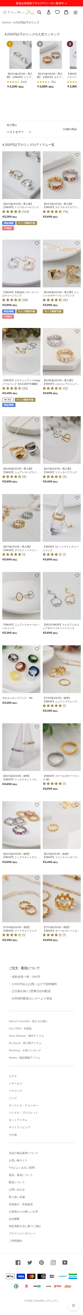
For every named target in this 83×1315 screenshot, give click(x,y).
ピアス (13, 1076)
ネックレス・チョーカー (23, 1105)
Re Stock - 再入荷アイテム (25, 1043)
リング (13, 1098)
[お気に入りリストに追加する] (37, 154)
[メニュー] (75, 11)
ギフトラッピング (19, 1127)
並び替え (12, 125)
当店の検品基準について (23, 1153)
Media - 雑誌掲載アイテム (25, 1057)
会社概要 (14, 1218)
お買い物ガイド (18, 1160)
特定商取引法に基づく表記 (25, 1226)
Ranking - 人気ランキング (25, 1050)
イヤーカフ (15, 1083)
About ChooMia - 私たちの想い (28, 1021)
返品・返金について (21, 1175)
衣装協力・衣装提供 (21, 1204)
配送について (17, 1182)
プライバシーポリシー (22, 1233)
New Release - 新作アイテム (26, 1035)
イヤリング (15, 1090)
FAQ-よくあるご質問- (22, 1167)
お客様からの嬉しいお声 (23, 1211)
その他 (13, 1134)
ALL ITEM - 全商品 (20, 1028)
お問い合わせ (17, 1189)
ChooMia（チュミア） (46, 1300)
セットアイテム (18, 1120)
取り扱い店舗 (17, 1197)
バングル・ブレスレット (23, 1112)
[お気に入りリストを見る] (57, 12)
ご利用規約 (15, 1240)
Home (6, 22)
